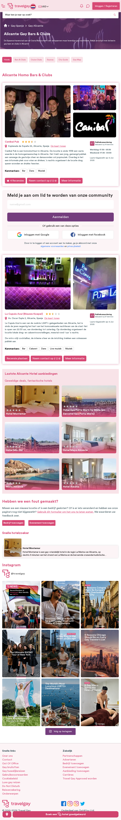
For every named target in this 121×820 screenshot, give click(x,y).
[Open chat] (88, 6)
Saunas (50, 60)
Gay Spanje (17, 26)
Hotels (7, 60)
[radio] (23, 142)
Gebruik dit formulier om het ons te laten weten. (65, 512)
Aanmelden (60, 217)
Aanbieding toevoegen (76, 771)
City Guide (63, 60)
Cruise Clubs (36, 60)
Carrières (68, 775)
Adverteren (69, 759)
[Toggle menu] (3, 6)
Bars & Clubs (20, 60)
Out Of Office (10, 763)
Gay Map (77, 60)
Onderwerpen (10, 793)
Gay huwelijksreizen (13, 771)
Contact (7, 759)
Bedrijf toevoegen (73, 763)
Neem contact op (39, 180)
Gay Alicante (35, 26)
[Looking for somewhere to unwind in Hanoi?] (100, 702)
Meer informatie (71, 180)
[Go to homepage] (19, 6)
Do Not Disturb (11, 786)
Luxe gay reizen (11, 782)
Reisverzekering (11, 790)
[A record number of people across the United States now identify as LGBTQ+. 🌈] (21, 604)
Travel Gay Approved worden (80, 778)
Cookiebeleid (10, 778)
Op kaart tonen (58, 146)
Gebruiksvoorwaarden (15, 775)
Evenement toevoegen (76, 767)
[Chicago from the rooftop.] (60, 653)
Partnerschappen (72, 756)
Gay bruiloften (10, 767)
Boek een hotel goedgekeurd (66, 814)
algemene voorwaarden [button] (52, 246)
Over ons (7, 756)
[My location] (7, 814)
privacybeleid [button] (74, 246)
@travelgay (18, 573)
